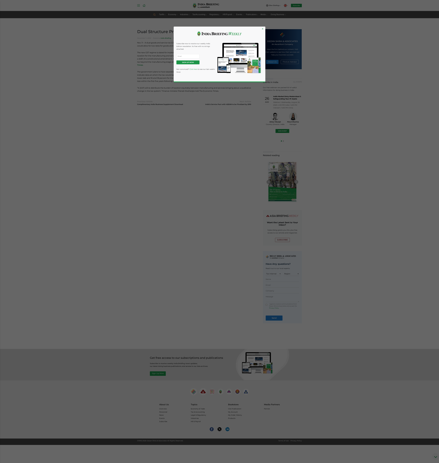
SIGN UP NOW (188, 62)
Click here (193, 69)
